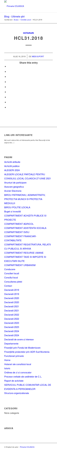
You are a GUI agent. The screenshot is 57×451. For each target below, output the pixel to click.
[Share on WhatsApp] (8, 76)
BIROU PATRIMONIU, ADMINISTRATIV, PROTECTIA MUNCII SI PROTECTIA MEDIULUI (24, 199)
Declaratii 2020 (11, 298)
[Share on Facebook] (8, 66)
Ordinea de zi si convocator (17, 372)
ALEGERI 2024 (12, 170)
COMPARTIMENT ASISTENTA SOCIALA (25, 227)
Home (7, 360)
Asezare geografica (14, 186)
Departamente (11, 343)
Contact (8, 285)
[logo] (23, 6)
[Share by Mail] (8, 107)
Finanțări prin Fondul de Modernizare (22, 347)
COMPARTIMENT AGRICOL (19, 223)
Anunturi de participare (15, 182)
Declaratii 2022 (11, 314)
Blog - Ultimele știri (14, 16)
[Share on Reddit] (8, 102)
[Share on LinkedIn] (8, 86)
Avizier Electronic (13, 190)
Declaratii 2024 (11, 331)
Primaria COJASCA (27, 447)
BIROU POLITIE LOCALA (17, 207)
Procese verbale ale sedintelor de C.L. (23, 376)
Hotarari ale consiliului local (17, 364)
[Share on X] (8, 71)
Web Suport (38, 56)
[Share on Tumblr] (8, 91)
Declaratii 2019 (11, 289)
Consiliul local (11, 277)
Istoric (7, 368)
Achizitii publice (11, 166)
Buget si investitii (12, 211)
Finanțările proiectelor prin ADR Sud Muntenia (26, 351)
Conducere (9, 269)
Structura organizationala (16, 393)
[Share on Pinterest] (8, 81)
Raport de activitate (13, 380)
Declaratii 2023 (11, 322)
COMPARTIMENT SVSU (16, 232)
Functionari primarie (14, 355)
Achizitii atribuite (12, 161)
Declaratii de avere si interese (19, 339)
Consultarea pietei (13, 281)
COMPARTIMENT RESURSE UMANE (23, 252)
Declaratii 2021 (11, 306)
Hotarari (28, 32)
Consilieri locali (11, 273)
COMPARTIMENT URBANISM (20, 265)
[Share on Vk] (8, 97)
